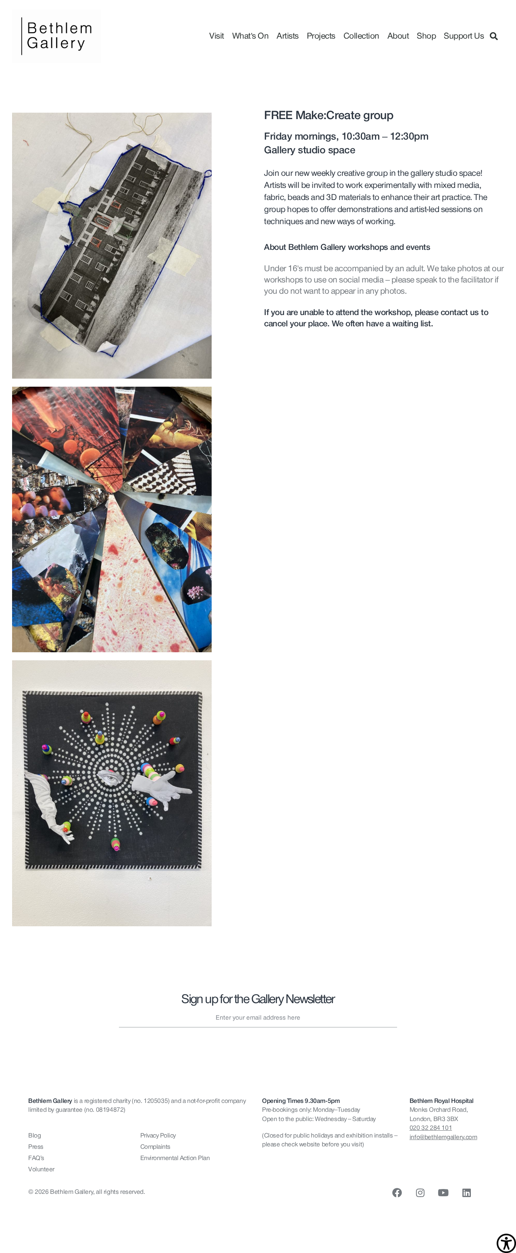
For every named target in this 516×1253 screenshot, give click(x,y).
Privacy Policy (158, 1135)
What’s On (250, 36)
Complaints (155, 1147)
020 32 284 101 (431, 1128)
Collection (361, 36)
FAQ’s (36, 1158)
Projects (321, 36)
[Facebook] (397, 1192)
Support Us (464, 36)
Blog (34, 1135)
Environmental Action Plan (175, 1158)
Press (36, 1147)
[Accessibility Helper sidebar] (506, 1243)
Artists (288, 36)
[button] (494, 36)
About (398, 36)
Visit (216, 36)
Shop (426, 36)
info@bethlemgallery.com (443, 1137)
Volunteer (41, 1169)
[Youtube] (443, 1192)
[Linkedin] (466, 1192)
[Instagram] (420, 1192)
